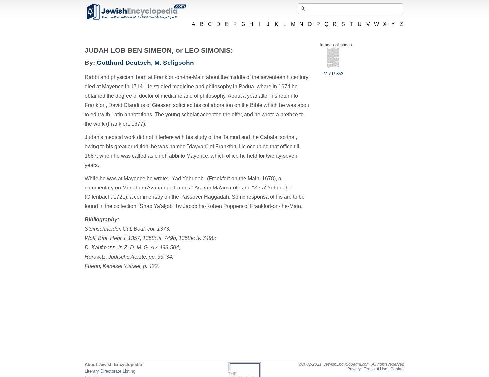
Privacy (354, 369)
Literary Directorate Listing (110, 371)
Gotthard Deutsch (124, 62)
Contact (397, 369)
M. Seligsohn (174, 62)
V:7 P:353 (333, 73)
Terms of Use (375, 369)
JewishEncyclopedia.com (136, 11)
